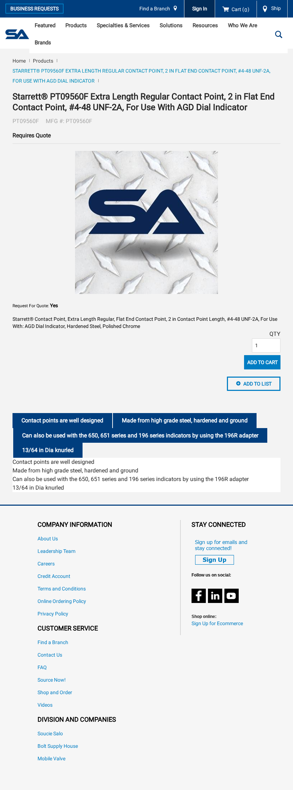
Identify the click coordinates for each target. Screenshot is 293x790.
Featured (45, 25)
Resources (205, 25)
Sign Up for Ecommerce (217, 623)
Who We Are (242, 25)
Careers (46, 563)
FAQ (42, 667)
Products (76, 25)
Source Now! (52, 680)
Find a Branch (154, 9)
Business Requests (34, 8)
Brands (43, 42)
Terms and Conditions (62, 589)
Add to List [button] (257, 384)
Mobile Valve (51, 758)
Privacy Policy (53, 614)
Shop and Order (55, 692)
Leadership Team (56, 551)
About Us (48, 538)
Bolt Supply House (58, 746)
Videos (45, 705)
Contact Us (50, 655)
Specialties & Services (123, 25)
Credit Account (54, 576)
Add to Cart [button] (262, 362)
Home (19, 61)
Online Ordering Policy (62, 601)
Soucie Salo (50, 733)
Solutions (171, 25)
